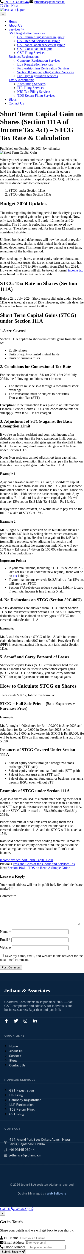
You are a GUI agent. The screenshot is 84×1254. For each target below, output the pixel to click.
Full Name (10, 1238)
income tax (75, 270)
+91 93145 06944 (16, 2)
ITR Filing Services (30, 88)
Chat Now (10, 6)
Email (5, 939)
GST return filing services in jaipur (40, 37)
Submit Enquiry (12, 1251)
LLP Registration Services (35, 64)
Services (15, 29)
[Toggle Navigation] (3, 14)
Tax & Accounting (21, 80)
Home (13, 21)
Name (5, 931)
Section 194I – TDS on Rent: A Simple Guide (39, 868)
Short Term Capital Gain (36, 860)
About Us (15, 25)
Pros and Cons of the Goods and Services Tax (44, 864)
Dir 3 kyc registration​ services (37, 76)
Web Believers (56, 1193)
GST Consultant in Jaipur (34, 49)
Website (5, 947)
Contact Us (16, 103)
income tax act (10, 860)
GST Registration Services (27, 33)
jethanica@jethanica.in (49, 2)
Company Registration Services (38, 60)
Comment (8, 896)
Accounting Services (31, 84)
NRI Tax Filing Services (33, 91)
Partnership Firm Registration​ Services (43, 68)
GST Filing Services (31, 53)
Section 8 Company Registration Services (45, 72)
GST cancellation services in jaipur (41, 45)
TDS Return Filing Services (36, 95)
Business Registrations (24, 56)
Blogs (13, 99)
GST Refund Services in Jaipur (38, 41)
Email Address (13, 1242)
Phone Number (14, 1247)
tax (15, 576)
